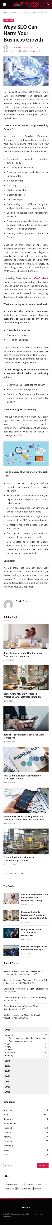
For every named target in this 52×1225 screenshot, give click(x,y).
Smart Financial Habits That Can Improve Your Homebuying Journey (35, 897)
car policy (38, 1188)
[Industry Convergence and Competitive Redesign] (11, 950)
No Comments (12, 51)
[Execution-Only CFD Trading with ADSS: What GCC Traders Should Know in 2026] (26, 800)
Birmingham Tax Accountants (36, 1184)
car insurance (10, 1188)
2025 (7, 1061)
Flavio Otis (16, 47)
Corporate (8, 1119)
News (6, 1154)
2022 (7, 1076)
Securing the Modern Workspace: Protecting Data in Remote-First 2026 (34, 915)
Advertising (8, 1110)
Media (6, 1150)
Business (9, 20)
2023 (7, 1071)
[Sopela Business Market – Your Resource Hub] (26, 4)
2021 (7, 1081)
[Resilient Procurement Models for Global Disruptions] (26, 718)
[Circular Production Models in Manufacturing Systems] (26, 841)
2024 (7, 1066)
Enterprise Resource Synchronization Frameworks (31, 932)
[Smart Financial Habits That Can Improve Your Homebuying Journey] (26, 636)
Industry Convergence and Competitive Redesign (25, 997)
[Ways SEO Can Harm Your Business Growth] (26, 71)
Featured (7, 1128)
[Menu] (4, 4)
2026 (7, 1029)
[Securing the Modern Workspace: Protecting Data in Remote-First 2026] (26, 677)
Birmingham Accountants (14, 1184)
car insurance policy (24, 1188)
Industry (7, 1137)
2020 (7, 1086)
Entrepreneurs (9, 1123)
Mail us (26, 1207)
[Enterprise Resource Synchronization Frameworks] (11, 933)
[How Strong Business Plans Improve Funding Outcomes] (26, 759)
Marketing (8, 1146)
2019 (7, 1091)
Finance (7, 1132)
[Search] (47, 4)
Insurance (7, 1141)
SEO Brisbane (41, 278)
